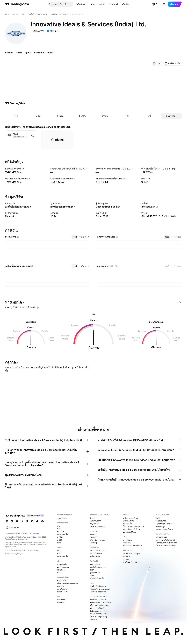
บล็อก (92, 570)
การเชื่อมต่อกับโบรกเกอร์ (165, 540)
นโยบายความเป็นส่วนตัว (99, 605)
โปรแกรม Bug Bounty (98, 616)
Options (60, 586)
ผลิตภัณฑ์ (81, 4)
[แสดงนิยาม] (25, 169)
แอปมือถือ (61, 600)
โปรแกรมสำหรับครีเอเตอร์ (133, 526)
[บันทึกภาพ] (154, 63)
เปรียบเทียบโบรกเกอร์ (98, 540)
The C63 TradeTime (98, 592)
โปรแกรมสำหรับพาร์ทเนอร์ (166, 543)
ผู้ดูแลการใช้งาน (129, 532)
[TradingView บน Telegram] (32, 521)
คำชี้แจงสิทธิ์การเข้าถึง (98, 611)
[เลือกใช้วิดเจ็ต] (159, 63)
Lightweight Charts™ (164, 523)
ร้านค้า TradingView (98, 586)
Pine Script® (62, 592)
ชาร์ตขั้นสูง (160, 526)
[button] (87, 4)
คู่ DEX (59, 540)
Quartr (36, 550)
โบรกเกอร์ (113, 4)
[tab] (74, 237)
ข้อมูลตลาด (94, 523)
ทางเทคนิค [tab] (39, 52)
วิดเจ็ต (158, 518)
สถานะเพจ (94, 619)
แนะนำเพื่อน (128, 523)
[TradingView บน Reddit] (42, 521)
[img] (55, 31)
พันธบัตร (60, 531)
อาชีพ (92, 575)
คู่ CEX (59, 537)
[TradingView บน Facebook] (12, 521)
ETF (58, 529)
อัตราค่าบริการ (95, 521)
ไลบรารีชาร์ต (161, 521)
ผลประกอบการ (63, 567)
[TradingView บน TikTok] (37, 521)
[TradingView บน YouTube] (17, 521)
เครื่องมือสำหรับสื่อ (97, 578)
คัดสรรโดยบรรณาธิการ (132, 545)
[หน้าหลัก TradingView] (17, 4)
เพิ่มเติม (125, 4)
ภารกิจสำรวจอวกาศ (97, 567)
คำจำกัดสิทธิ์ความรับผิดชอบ (100, 602)
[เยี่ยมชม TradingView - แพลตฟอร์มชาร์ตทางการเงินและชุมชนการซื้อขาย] (15, 103)
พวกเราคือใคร (95, 564)
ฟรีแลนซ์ (126, 559)
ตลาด (101, 4)
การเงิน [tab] (19, 52)
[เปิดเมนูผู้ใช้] (164, 4)
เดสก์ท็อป (60, 602)
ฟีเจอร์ (92, 518)
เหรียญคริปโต (62, 534)
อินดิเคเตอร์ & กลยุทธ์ (131, 553)
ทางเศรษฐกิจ (62, 564)
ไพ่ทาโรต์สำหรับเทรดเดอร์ (100, 589)
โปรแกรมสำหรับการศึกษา (166, 545)
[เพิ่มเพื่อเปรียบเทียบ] (33, 135)
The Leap (93, 543)
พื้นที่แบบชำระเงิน (130, 562)
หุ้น (58, 526)
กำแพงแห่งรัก (128, 521)
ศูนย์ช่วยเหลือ (95, 573)
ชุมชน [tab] (28, 52)
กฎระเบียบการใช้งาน (131, 529)
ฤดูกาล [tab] (50, 52)
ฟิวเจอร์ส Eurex (96, 553)
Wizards (126, 556)
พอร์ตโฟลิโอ (62, 580)
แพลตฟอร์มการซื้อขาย (164, 529)
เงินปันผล (61, 570)
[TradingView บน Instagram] (22, 521)
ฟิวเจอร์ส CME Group (98, 551)
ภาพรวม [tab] (9, 52)
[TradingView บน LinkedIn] (27, 521)
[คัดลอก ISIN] (165, 216)
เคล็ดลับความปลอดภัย (98, 614)
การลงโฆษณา (161, 537)
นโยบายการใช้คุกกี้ (97, 608)
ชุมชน (92, 4)
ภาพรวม (93, 534)
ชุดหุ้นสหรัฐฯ (95, 556)
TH (157, 4)
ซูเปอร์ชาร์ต (62, 518)
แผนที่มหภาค (62, 589)
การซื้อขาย (127, 540)
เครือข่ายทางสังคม (130, 518)
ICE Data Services (32, 533)
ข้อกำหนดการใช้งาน (98, 600)
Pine (59, 543)
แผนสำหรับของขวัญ (97, 526)
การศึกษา (127, 543)
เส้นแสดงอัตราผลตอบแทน (67, 583)
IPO (58, 573)
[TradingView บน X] (7, 521)
